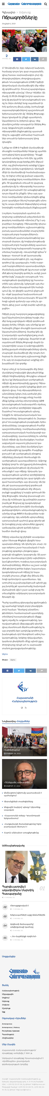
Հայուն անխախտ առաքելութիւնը (21, 832)
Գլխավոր (8, 12)
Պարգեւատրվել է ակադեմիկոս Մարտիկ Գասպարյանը (18, 890)
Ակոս (5, 654)
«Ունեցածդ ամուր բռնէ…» (18, 782)
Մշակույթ (6, 1008)
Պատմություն (8, 1034)
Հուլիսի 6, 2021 (9, 24)
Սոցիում (5, 998)
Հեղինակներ (8, 1038)
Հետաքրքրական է (19, 905)
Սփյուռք (25, 12)
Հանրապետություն (10, 991)
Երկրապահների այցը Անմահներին (27, 915)
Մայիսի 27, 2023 (12, 786)
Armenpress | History (11, 1027)
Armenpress (7, 1024)
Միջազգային (7, 994)
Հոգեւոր (5, 1005)
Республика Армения (10, 1031)
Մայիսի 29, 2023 (13, 753)
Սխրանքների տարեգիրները (18, 801)
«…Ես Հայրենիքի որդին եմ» (23, 936)
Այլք (3, 1012)
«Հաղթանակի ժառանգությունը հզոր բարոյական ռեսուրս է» (22, 825)
